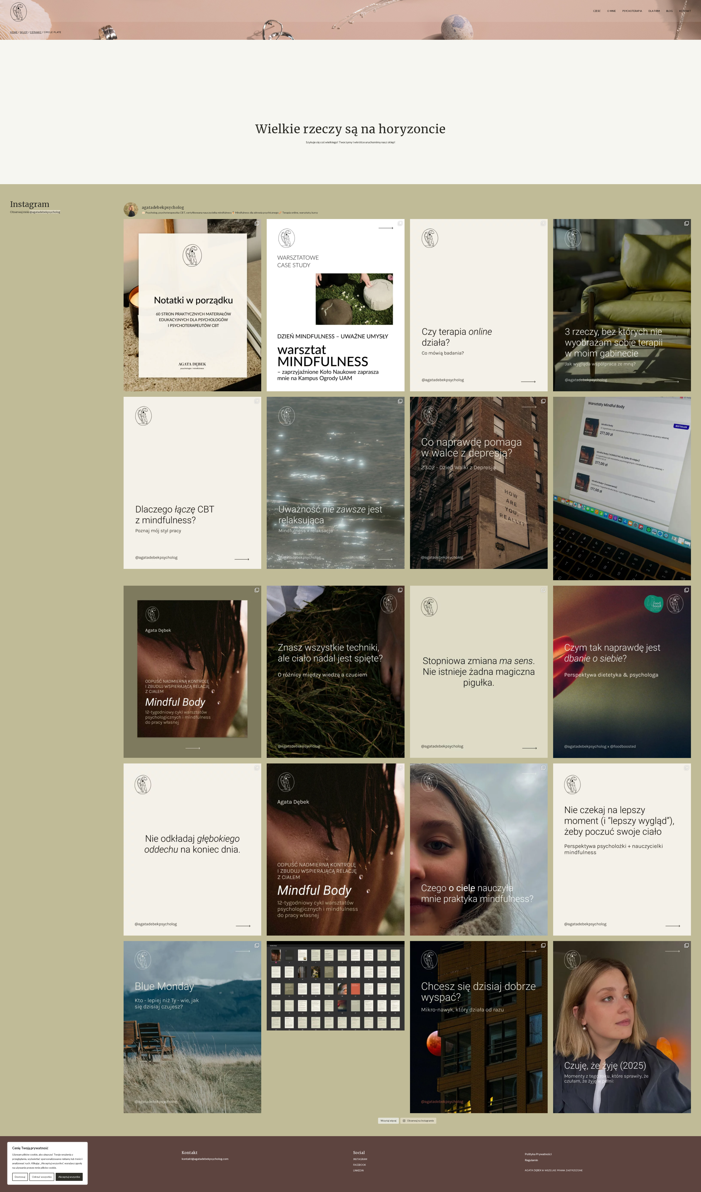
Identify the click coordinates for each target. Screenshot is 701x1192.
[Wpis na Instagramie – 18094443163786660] (479, 672)
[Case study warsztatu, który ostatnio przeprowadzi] (336, 305)
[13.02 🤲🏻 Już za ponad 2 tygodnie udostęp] (336, 849)
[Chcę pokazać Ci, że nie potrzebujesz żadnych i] (622, 849)
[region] (47, 1163)
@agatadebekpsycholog (45, 212)
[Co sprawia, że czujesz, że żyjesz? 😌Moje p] (622, 1027)
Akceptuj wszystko (69, 1176)
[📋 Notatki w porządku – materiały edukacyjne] (192, 305)
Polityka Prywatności (538, 1154)
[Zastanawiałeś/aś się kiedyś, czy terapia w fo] (479, 305)
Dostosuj (20, 1176)
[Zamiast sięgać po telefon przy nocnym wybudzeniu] (479, 1027)
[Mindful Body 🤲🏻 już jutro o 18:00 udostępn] (192, 672)
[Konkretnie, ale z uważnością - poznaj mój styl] (192, 483)
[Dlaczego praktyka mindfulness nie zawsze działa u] (336, 483)
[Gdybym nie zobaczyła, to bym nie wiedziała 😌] (192, 1027)
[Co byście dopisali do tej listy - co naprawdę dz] (479, 483)
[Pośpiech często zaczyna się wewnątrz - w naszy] (192, 849)
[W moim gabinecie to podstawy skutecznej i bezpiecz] (622, 305)
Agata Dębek (533, 1170)
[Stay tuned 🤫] (336, 985)
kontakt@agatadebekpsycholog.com (205, 1158)
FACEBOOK (359, 1164)
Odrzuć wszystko (42, 1176)
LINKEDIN (358, 1170)
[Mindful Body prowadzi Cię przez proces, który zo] (336, 672)
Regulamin (531, 1160)
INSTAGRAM (360, 1159)
